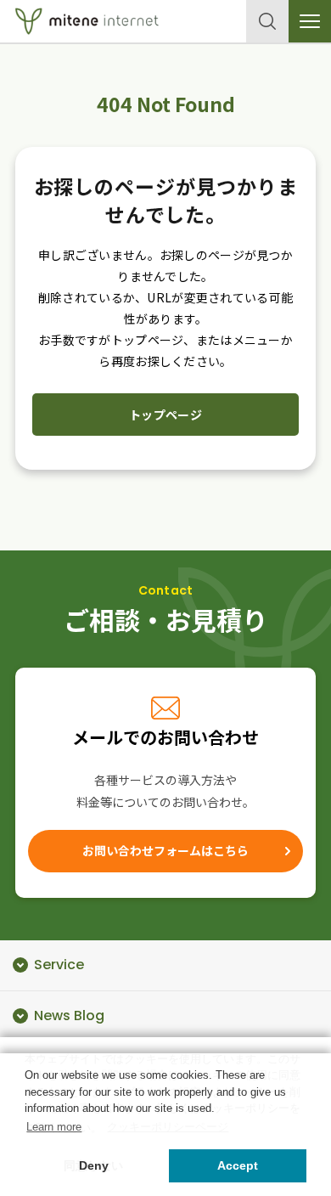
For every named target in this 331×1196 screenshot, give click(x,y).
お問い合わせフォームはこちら (165, 850)
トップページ (165, 414)
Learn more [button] (53, 1126)
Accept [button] (237, 1165)
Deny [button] (94, 1165)
